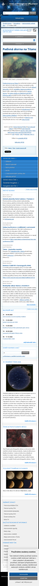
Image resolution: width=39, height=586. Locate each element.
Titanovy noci (29, 117)
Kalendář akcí (8, 310)
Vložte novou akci (32, 309)
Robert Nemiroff (18, 127)
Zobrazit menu (19, 18)
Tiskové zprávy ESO (10, 514)
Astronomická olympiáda (11, 511)
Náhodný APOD (19, 142)
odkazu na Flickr (24, 300)
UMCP (11, 129)
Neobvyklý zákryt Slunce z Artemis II (16, 286)
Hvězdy (6, 546)
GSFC (21, 134)
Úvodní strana (7, 23)
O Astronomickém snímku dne (15, 173)
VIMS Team (11, 79)
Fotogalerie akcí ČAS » (10, 186)
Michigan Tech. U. (29, 134)
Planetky (6, 551)
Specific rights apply (26, 130)
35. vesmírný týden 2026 (12, 362)
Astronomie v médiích (10, 534)
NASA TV (6, 519)
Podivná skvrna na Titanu (10, 83)
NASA (27, 79)
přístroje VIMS (7, 95)
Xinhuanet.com (9, 219)
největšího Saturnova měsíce (22, 89)
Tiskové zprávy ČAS (10, 508)
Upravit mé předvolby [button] (23, 582)
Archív (8, 170)
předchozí (20, 37)
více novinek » (31, 305)
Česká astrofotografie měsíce (14, 427)
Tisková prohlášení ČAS (11, 505)
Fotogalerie (16, 23)
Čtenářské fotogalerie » (11, 183)
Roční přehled (10, 167)
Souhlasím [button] (24, 574)
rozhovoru (10, 255)
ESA (23, 79)
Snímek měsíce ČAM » (10, 180)
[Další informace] (19, 377)
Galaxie (6, 549)
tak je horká (25, 119)
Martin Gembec (7, 197)
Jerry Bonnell (31, 127)
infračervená (26, 109)
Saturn (10, 148)
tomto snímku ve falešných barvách (20, 93)
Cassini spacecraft (21, 148)
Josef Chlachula (26, 129)
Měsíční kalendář (11, 164)
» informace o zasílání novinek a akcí (14, 356)
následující (19, 44)
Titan (13, 148)
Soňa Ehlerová (7, 225)
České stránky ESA (9, 517)
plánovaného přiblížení (10, 115)
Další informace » (30, 421)
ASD (13, 134)
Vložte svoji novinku (31, 189)
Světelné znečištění (10, 525)
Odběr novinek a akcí (11, 348)
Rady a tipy (7, 531)
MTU (25, 127)
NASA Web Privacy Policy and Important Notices (22, 131)
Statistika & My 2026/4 (17, 251)
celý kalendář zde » (29, 342)
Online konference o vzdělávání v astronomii (19, 227)
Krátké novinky (9, 191)
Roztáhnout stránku (30, 30)
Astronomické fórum (10, 540)
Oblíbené (8, 161)
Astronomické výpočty (10, 528)
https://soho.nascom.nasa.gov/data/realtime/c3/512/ (19, 277)
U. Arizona (19, 79)
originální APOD (22, 138)
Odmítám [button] (23, 578)
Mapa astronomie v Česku (12, 537)
